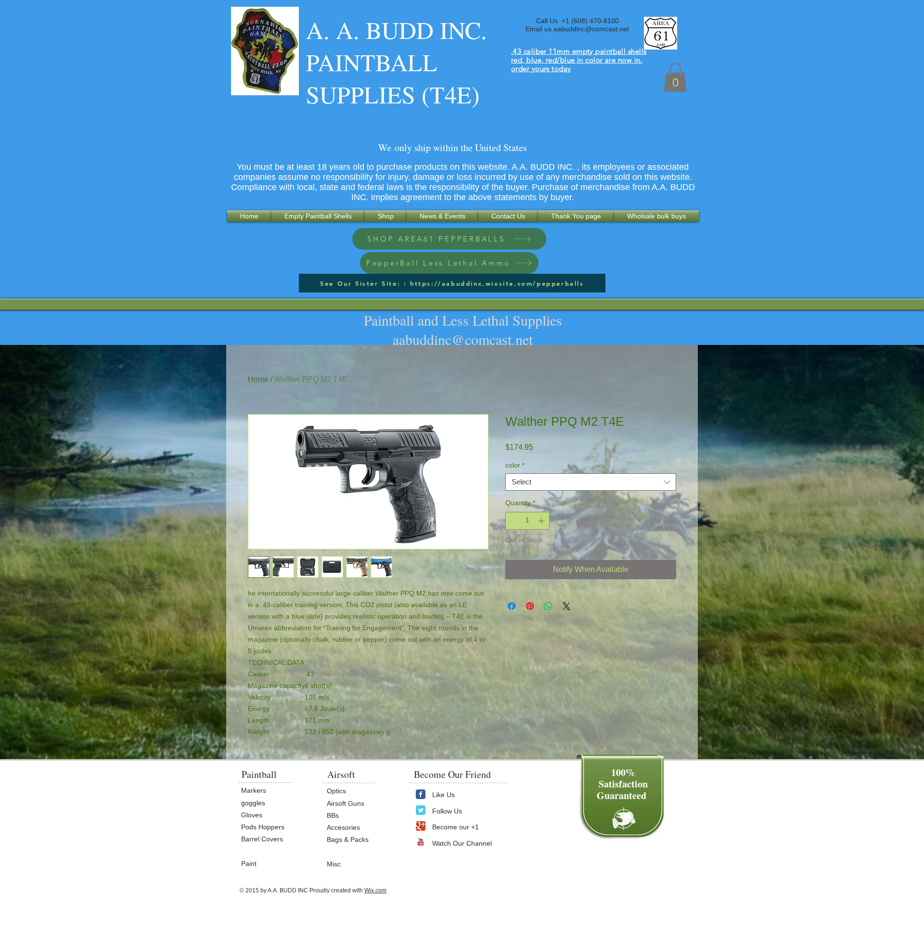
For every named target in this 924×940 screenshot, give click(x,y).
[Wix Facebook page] (420, 794)
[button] (675, 77)
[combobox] (590, 482)
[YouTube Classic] (420, 842)
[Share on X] (566, 606)
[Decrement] (513, 520)
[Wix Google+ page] (420, 826)
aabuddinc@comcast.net (591, 29)
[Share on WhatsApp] (548, 606)
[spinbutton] (527, 520)
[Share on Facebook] (511, 606)
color (515, 465)
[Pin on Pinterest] (530, 606)
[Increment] (542, 520)
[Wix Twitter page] (420, 810)
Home (258, 379)
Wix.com (375, 890)
